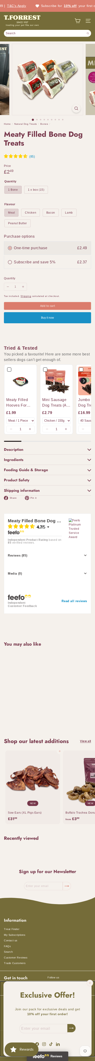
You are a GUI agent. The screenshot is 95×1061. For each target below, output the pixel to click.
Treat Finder (11, 929)
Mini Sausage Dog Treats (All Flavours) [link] (55, 403)
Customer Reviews (16, 957)
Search (8, 951)
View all (85, 741)
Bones (44, 124)
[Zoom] (76, 108)
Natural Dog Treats (25, 124)
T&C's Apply (9, 6)
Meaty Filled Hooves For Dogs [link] (17, 403)
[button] (11, 429)
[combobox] (47, 33)
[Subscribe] (71, 1028)
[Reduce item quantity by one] (8, 287)
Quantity (9, 278)
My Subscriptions (15, 934)
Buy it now (47, 317)
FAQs (7, 946)
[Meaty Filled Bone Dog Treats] (32, 689)
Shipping (26, 296)
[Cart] (77, 21)
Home (7, 124)
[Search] (88, 33)
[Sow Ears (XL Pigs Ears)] (32, 787)
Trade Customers (15, 963)
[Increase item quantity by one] (23, 287)
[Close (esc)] (90, 983)
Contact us (11, 940)
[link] (20, 381)
